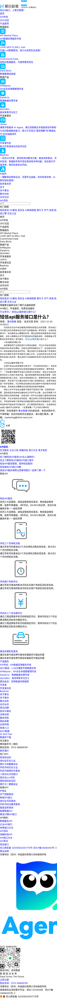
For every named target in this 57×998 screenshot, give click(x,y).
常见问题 (4, 707)
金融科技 (23, 450)
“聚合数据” (23, 410)
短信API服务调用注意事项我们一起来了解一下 (23, 470)
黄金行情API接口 (8, 814)
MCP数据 (4, 731)
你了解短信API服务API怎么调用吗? (17, 456)
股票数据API (6, 811)
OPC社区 (4, 20)
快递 (51, 210)
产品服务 (4, 661)
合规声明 (4, 724)
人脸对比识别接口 (9, 774)
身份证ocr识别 (7, 777)
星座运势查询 (6, 807)
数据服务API (6, 821)
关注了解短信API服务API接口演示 (16, 460)
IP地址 (3, 790)
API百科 (4, 200)
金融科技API (6, 834)
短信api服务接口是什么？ (24, 311)
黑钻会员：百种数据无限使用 (14, 681)
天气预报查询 (6, 794)
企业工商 (14, 450)
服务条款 (4, 717)
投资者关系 (5, 183)
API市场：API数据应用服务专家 (15, 664)
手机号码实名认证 (9, 767)
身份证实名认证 (7, 760)
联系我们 (4, 750)
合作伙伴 (4, 197)
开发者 (3, 684)
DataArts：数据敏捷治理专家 (14, 674)
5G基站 (13, 210)
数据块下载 (5, 737)
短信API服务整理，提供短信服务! (16, 463)
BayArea (4, 691)
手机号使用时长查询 (10, 770)
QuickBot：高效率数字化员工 (14, 678)
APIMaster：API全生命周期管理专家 (18, 671)
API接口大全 (6, 837)
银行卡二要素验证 (9, 784)
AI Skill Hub (6, 734)
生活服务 (4, 450)
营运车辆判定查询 (9, 651)
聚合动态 (4, 193)
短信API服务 (6, 498)
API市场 (4, 16)
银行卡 (40, 210)
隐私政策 (4, 721)
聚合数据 (11, 321)
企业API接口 (6, 824)
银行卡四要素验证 (9, 764)
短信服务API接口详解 (10, 467)
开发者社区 (5, 688)
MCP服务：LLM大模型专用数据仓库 (18, 668)
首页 (2, 13)
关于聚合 (4, 190)
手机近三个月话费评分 (11, 613)
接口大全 (33, 450)
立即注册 (4, 979)
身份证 (21, 210)
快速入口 (4, 727)
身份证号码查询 (7, 800)
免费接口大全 (6, 827)
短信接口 (4, 844)
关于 (2, 187)
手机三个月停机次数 (10, 543)
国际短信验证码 (7, 780)
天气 (46, 210)
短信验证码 (5, 757)
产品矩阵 (4, 23)
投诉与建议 (5, 711)
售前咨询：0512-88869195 (14, 983)
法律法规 (4, 714)
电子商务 (42, 450)
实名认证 (11, 213)
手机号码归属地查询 (10, 804)
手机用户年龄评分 (9, 581)
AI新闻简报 (30, 210)
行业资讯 (4, 311)
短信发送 (4, 210)
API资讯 (4, 841)
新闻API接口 (6, 797)
